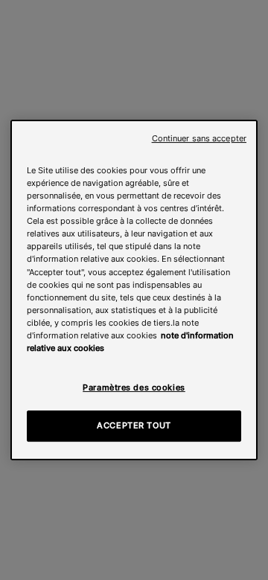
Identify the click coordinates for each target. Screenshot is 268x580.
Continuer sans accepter (199, 139)
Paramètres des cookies (134, 387)
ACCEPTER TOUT (133, 425)
